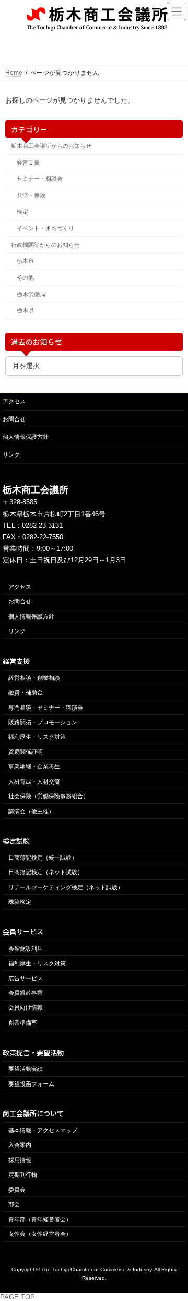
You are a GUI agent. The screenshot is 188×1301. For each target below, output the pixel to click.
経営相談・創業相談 (34, 678)
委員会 (17, 1189)
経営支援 (28, 162)
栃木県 (25, 310)
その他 (25, 277)
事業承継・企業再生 (34, 767)
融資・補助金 (25, 692)
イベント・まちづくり (45, 228)
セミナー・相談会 (40, 178)
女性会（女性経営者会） (40, 1234)
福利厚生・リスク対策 (37, 737)
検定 (22, 211)
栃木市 (25, 261)
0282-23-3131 (42, 525)
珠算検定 (19, 902)
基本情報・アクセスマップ (42, 1130)
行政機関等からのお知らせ (45, 245)
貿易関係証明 (25, 752)
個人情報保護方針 (26, 437)
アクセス (14, 401)
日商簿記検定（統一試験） (42, 857)
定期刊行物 (22, 1174)
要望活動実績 (25, 1069)
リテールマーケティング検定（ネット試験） (65, 887)
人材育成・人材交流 (34, 781)
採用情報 (19, 1160)
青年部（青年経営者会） (40, 1219)
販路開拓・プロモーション (42, 722)
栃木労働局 (31, 293)
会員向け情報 (25, 1008)
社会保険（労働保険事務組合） (48, 796)
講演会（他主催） (31, 811)
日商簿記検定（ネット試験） (45, 872)
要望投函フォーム (31, 1084)
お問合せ (14, 419)
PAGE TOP (17, 1297)
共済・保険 (31, 195)
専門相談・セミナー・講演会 (45, 707)
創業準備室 (22, 1022)
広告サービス (25, 978)
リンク (11, 454)
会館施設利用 (25, 948)
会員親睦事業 (25, 993)
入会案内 (19, 1145)
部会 (14, 1204)
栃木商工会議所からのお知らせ (51, 146)
